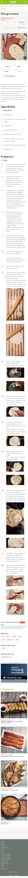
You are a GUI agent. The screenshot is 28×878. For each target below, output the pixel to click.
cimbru (8, 636)
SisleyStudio (16, 875)
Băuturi (2, 844)
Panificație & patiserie (6, 859)
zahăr (17, 639)
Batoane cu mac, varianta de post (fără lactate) (12, 756)
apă (3, 636)
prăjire (3, 648)
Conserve (3, 845)
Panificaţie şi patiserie (14, 6)
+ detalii (22, 622)
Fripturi (2, 851)
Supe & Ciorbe (4, 868)
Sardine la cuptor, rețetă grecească (9, 790)
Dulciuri (2, 849)
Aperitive (3, 842)
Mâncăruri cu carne (5, 853)
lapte (3, 639)
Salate (2, 865)
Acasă (2, 6)
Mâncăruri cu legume (7, 720)
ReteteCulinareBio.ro (15, 872)
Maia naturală (4, 863)
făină (20, 636)
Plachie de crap (4, 823)
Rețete (6, 6)
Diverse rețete (4, 847)
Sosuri (2, 867)
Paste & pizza (4, 861)
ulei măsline (10, 639)
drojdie (14, 636)
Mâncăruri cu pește (5, 857)
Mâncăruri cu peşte (6, 788)
